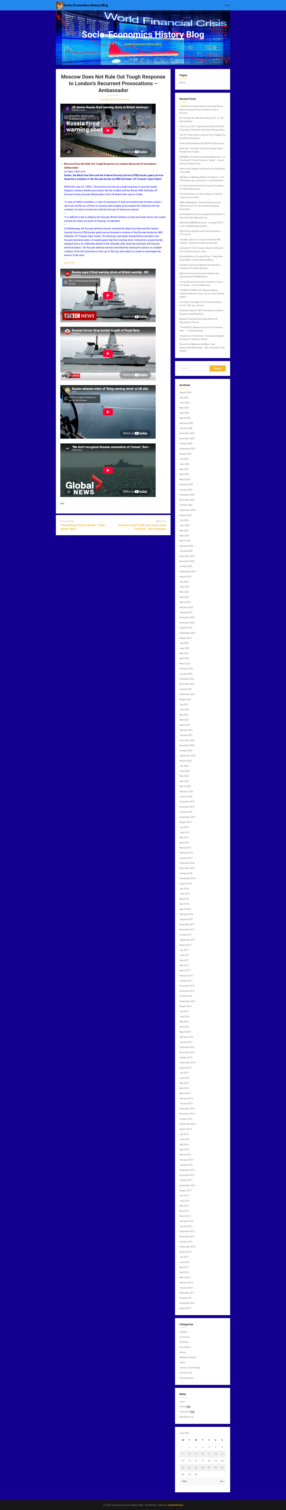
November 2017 (187, 929)
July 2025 (184, 459)
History (182, 1352)
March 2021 (185, 725)
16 (196, 1461)
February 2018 (186, 914)
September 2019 (187, 817)
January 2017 (185, 981)
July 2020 (184, 766)
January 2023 (185, 612)
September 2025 (187, 448)
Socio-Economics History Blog (85, 5)
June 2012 (184, 1262)
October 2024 (185, 505)
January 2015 (185, 1103)
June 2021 (184, 709)
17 (202, 1461)
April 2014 (184, 1149)
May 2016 (184, 1021)
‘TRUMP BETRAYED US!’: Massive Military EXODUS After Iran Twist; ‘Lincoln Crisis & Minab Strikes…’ (201, 293)
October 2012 (185, 1241)
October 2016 (185, 996)
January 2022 (185, 674)
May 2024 (184, 530)
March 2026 (185, 418)
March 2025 (185, 479)
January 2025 (185, 490)
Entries (185, 1406)
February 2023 (186, 607)
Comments (187, 1411)
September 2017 (187, 940)
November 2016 (187, 991)
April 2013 (184, 1211)
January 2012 (185, 1288)
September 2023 (187, 571)
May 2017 (184, 960)
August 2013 (185, 1190)
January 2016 (185, 1042)
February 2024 (186, 546)
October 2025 (185, 443)
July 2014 (184, 1134)
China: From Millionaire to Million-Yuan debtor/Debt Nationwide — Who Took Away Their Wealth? (202, 347)
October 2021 (185, 689)
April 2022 (184, 658)
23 (196, 1467)
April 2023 (184, 597)
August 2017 (185, 945)
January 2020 (185, 796)
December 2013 (187, 1170)
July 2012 (184, 1257)
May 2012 (184, 1267)
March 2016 (185, 1032)
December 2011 (187, 1293)
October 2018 (185, 873)
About (227, 5)
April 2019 (184, 843)
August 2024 (185, 515)
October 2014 (185, 1119)
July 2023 (184, 582)
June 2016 (184, 1016)
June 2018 (184, 894)
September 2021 (187, 694)
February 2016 (186, 1037)
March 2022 (185, 663)
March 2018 (185, 909)
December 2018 (187, 863)
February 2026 (186, 423)
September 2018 (187, 878)
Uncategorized (186, 1378)
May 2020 (184, 776)
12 (215, 1454)
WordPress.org (186, 1417)
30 (196, 1474)
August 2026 (185, 392)
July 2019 (184, 827)
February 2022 (186, 668)
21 (183, 1467)
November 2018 (187, 868)
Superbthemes (175, 1505)
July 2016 (184, 1011)
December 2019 (187, 801)
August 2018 (185, 883)
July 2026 (184, 397)
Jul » (222, 1481)
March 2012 (185, 1277)
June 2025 (184, 464)
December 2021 (187, 679)
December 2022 (187, 617)
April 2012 (184, 1272)
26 (215, 1467)
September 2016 (187, 1001)
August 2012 (185, 1252)
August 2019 (185, 822)
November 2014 (187, 1114)
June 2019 (184, 832)
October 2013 (185, 1180)
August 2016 (185, 1006)
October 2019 (185, 812)
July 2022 (184, 643)
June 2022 (184, 648)
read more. (69, 262)
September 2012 (187, 1247)
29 (189, 1474)
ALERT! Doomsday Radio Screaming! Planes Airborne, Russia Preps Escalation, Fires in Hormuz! (201, 109)
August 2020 (185, 761)
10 (202, 1454)
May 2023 (184, 592)
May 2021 (184, 715)
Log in (182, 1401)
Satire (182, 1362)
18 (209, 1461)
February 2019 (186, 853)
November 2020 (187, 745)
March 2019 (185, 848)
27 (222, 1467)
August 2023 (185, 576)
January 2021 (185, 735)
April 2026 (184, 413)
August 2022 (185, 638)
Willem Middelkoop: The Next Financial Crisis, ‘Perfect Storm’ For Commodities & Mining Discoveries (200, 205)
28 (183, 1474)
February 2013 (186, 1221)
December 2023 (187, 556)
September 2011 (187, 1303)
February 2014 (186, 1160)
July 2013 (184, 1195)
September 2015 (187, 1062)
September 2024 (187, 510)
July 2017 (184, 950)
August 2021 (185, 699)
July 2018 (184, 888)
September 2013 (187, 1185)
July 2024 (184, 520)
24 (202, 1467)
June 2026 (184, 402)
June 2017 (184, 955)
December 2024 (187, 495)
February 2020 (186, 791)
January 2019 (185, 858)
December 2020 (187, 740)
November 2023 (187, 561)
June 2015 (184, 1078)
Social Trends (185, 1373)
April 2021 (184, 720)
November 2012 (187, 1236)
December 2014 (187, 1108)
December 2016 (187, 986)
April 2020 (184, 781)
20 (222, 1461)
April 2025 (184, 474)
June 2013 (184, 1201)
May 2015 (184, 1083)
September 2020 (187, 755)
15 (189, 1461)
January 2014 (185, 1165)
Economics (184, 1337)
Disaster (183, 1332)
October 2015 (185, 1057)
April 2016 (184, 1027)
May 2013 (184, 1206)
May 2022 (184, 653)
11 (209, 1454)
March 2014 (185, 1154)
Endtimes (183, 1342)
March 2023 (185, 602)
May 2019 (184, 837)
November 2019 (187, 807)
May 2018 (184, 899)
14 (183, 1461)
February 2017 (186, 975)
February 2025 (186, 484)
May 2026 (184, 408)
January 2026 (185, 428)
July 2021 (184, 704)
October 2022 (185, 628)
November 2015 (187, 1052)
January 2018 (185, 919)
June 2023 (184, 587)
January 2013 (185, 1226)
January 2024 (185, 551)
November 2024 (187, 500)
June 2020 (184, 771)
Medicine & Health (187, 1357)
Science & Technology (189, 1367)
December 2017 (187, 924)
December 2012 (187, 1231)
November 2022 (187, 622)
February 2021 (186, 730)
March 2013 (185, 1216)
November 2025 (187, 438)
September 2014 (187, 1124)
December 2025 (187, 433)
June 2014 (184, 1139)
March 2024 (185, 541)
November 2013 (187, 1175)
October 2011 (185, 1298)
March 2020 (185, 786)
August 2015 (185, 1068)
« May (184, 1481)
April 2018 (184, 904)
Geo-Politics (185, 1347)
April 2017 (184, 965)
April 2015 (184, 1088)
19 (215, 1461)
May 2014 (184, 1144)
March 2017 (185, 970)
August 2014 (185, 1129)
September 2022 (187, 633)
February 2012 (186, 1282)
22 (189, 1467)
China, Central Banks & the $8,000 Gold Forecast (201, 143)
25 (209, 1467)
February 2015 (186, 1098)
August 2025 (185, 454)
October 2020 (185, 750)
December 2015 (187, 1047)
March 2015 (185, 1093)
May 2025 (184, 469)
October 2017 (185, 935)
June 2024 (184, 525)
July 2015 (184, 1073)
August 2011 (185, 1308)
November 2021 (187, 684)
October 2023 (185, 566)
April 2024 (184, 535)
